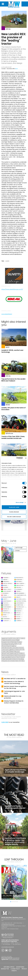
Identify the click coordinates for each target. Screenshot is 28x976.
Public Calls (7, 589)
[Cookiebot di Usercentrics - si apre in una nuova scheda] (17, 458)
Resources (19, 577)
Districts (6, 609)
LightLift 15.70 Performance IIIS (16, 649)
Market (18, 619)
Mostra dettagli (19, 502)
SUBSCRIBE (4, 722)
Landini (7, 261)
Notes (5, 617)
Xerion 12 (18, 661)
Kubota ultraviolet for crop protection (12, 697)
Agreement (5, 638)
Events (18, 615)
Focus (18, 617)
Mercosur (16, 651)
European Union (6, 642)
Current (18, 620)
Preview (18, 587)
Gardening (6, 619)
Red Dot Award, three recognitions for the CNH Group (15, 687)
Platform (22, 653)
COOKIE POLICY (15, 969)
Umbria (14, 659)
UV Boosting (20, 659)
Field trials (13, 642)
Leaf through (18, 547)
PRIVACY (24, 969)
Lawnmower (5, 649)
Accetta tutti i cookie (14, 507)
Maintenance (7, 601)
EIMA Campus (20, 583)
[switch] (24, 487)
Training (5, 577)
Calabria (22, 638)
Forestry (19, 642)
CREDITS (14, 971)
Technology (20, 607)
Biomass (18, 611)
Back (16, 68)
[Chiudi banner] (25, 458)
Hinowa (4, 646)
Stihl (16, 655)
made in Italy (5, 651)
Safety (5, 599)
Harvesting (4, 644)
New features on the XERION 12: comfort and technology (14, 682)
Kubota (21, 647)
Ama (15, 638)
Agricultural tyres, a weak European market (15, 807)
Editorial (19, 581)
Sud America (21, 655)
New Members (20, 593)
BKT (18, 638)
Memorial (6, 581)
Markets (5, 611)
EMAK (18, 640)
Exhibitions (19, 605)
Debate (18, 597)
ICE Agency (13, 646)
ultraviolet (8, 659)
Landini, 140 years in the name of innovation (13, 409)
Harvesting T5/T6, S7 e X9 (15, 644)
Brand (5, 585)
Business (5, 593)
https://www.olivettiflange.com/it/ (12, 289)
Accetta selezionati (14, 511)
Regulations (7, 597)
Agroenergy (20, 603)
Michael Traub (5, 653)
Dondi (7, 640)
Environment (7, 607)
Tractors (22, 657)
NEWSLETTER (5, 969)
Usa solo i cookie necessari (14, 516)
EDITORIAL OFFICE (9, 967)
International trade (6, 647)
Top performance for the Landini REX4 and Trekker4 (13, 380)
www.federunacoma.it (7, 947)
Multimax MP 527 (14, 653)
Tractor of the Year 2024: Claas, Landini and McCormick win (13, 437)
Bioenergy (6, 605)
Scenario (19, 589)
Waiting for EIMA (21, 601)
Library (5, 579)
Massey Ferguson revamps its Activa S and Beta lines (13, 702)
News (4, 615)
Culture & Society (22, 599)
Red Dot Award (5, 655)
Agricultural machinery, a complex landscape (15, 771)
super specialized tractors (8, 657)
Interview (19, 579)
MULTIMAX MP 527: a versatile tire (14, 678)
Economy (12, 640)
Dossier (5, 587)
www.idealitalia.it (6, 314)
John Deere (15, 647)
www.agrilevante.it (14, 959)
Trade (3, 659)
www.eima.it (16, 958)
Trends (18, 591)
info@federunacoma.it (7, 924)
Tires (18, 657)
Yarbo (22, 661)
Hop (8, 646)
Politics (5, 603)
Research (19, 609)
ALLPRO (10, 638)
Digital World (7, 583)
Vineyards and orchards (8, 661)
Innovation (19, 585)
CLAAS (3, 640)
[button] (10, 901)
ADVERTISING (20, 967)
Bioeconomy (7, 591)
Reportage (6, 613)
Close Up (5, 620)
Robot (12, 655)
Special (18, 613)
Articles (17, 550)
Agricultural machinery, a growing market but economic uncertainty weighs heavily (15, 841)
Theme (5, 595)
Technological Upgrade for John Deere (14, 692)
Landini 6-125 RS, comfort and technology (12, 351)
